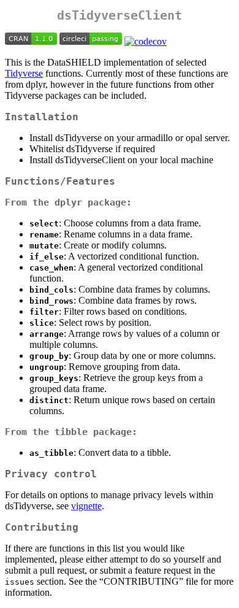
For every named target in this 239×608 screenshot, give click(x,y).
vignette (86, 506)
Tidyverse (24, 73)
